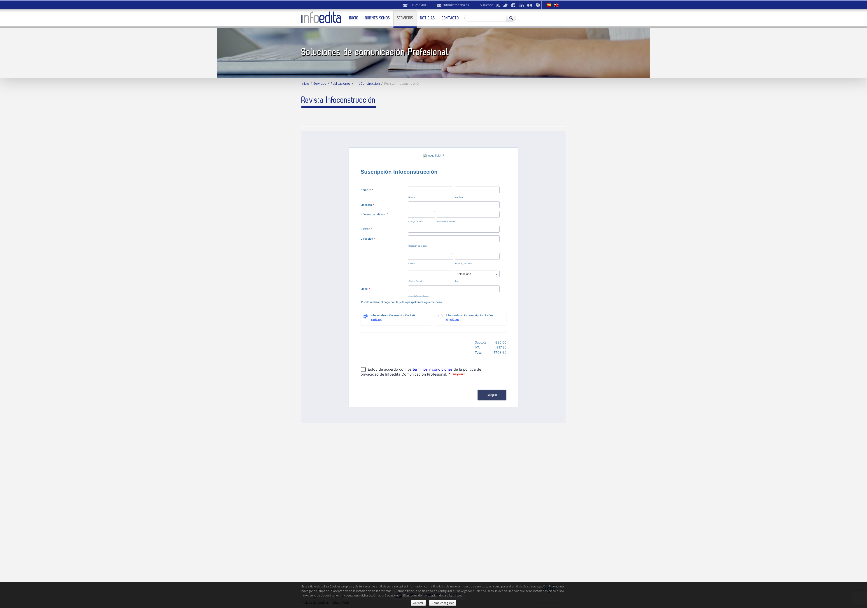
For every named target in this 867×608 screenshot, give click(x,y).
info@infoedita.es (456, 5)
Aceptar (418, 603)
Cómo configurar (443, 603)
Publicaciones (340, 83)
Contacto (450, 17)
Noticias (427, 17)
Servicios (405, 17)
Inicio (353, 17)
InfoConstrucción (367, 83)
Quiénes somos (377, 17)
